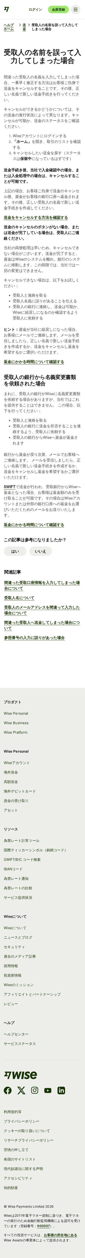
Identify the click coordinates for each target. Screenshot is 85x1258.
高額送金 (11, 782)
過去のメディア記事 (20, 956)
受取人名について (19, 597)
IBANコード (13, 869)
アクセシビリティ (18, 1178)
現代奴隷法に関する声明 (23, 1169)
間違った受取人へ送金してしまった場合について (42, 625)
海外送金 (11, 772)
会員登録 (58, 9)
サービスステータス (20, 1044)
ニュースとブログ (18, 937)
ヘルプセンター (16, 1034)
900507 (43, 1226)
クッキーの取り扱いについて (27, 1131)
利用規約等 (12, 1112)
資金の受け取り (16, 801)
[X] (21, 1091)
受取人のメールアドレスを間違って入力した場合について (42, 610)
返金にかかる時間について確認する (34, 361)
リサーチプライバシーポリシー (29, 1140)
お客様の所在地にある (60, 1235)
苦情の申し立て (16, 1150)
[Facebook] (8, 1091)
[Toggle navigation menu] (75, 9)
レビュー (11, 1004)
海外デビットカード (20, 791)
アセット (11, 810)
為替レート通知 (16, 878)
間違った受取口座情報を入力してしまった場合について (42, 585)
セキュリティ (14, 947)
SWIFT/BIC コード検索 (22, 859)
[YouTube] (48, 1091)
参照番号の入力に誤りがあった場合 (34, 637)
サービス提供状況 (18, 897)
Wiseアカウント (17, 763)
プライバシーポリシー (21, 1121)
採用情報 (11, 966)
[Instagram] (34, 1091)
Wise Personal (16, 713)
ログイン (35, 9)
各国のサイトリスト (20, 1159)
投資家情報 (12, 975)
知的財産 (11, 1188)
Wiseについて (15, 928)
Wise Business (16, 723)
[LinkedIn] (61, 1091)
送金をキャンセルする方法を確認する (36, 217)
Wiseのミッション (19, 985)
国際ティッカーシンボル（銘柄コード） (36, 850)
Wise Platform (15, 732)
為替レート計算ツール (21, 841)
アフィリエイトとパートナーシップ (32, 994)
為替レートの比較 (18, 888)
